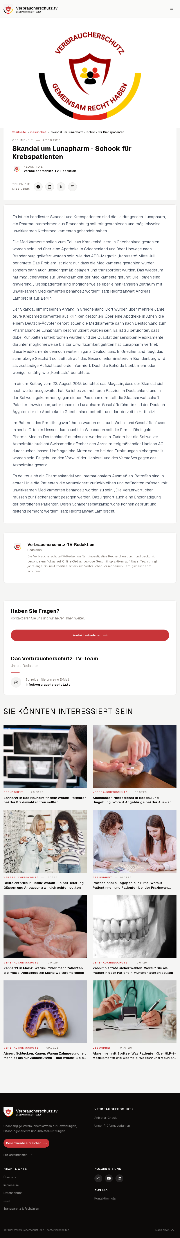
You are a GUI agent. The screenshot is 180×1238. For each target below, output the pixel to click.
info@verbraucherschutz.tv (48, 685)
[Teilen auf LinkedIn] (49, 186)
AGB (7, 1201)
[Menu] (171, 9)
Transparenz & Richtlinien (21, 1209)
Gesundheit (38, 132)
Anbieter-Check (105, 1118)
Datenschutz (13, 1193)
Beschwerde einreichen (23, 1143)
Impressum (11, 1185)
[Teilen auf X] (61, 186)
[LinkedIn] (119, 1178)
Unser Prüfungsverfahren (112, 1126)
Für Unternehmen (15, 1155)
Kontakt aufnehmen (86, 635)
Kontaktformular (105, 1198)
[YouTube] (109, 1178)
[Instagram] (98, 1178)
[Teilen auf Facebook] (38, 186)
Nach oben (162, 1230)
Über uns (10, 1177)
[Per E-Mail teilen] (72, 186)
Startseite (19, 132)
